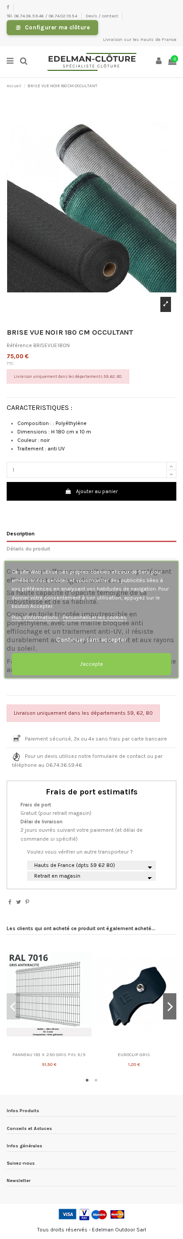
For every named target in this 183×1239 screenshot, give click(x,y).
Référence (19, 345)
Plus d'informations (36, 617)
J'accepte (91, 664)
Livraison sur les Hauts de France (139, 39)
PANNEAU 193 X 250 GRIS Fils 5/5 (49, 1054)
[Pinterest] (27, 902)
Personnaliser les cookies (95, 617)
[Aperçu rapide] (49, 1046)
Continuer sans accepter (91, 640)
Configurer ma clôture (57, 27)
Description (21, 533)
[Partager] (10, 902)
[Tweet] (18, 902)
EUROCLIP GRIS (134, 1054)
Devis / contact (102, 16)
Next (169, 1006)
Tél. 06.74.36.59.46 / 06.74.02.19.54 (43, 16)
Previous (13, 1006)
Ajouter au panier (97, 491)
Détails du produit (28, 549)
